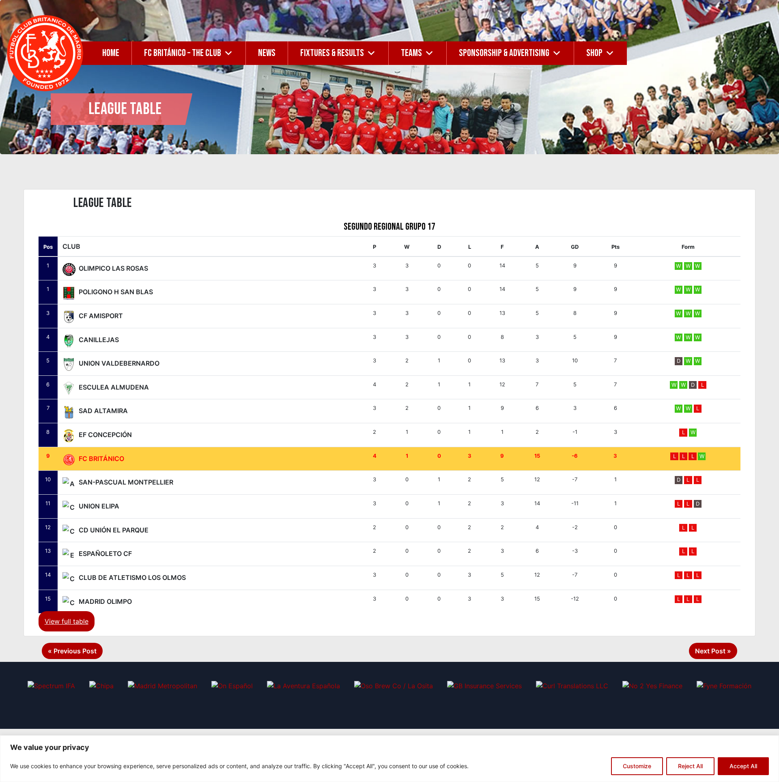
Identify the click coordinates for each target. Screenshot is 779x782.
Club (71, 246)
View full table (66, 621)
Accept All (743, 766)
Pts (615, 246)
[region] (389, 758)
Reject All (690, 766)
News (266, 53)
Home (110, 53)
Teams (411, 53)
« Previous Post (72, 651)
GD (575, 246)
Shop (594, 53)
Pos (48, 246)
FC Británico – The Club (182, 53)
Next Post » (713, 651)
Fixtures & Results (332, 53)
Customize (637, 766)
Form (688, 246)
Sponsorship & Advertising (504, 53)
